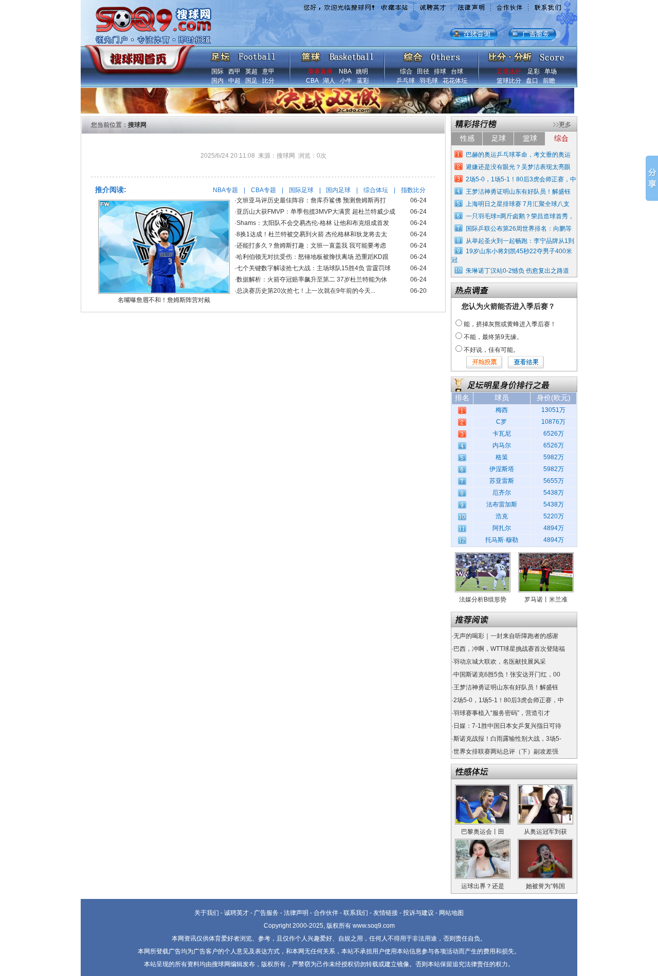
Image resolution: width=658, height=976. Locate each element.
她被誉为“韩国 (545, 886)
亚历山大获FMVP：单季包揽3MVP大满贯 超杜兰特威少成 (315, 211)
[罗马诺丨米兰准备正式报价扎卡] (546, 555)
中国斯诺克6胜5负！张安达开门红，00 (506, 674)
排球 (440, 71)
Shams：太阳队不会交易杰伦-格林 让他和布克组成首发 (312, 223)
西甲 (234, 71)
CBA (312, 80)
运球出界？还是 (482, 886)
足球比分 (509, 71)
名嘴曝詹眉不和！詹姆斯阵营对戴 (164, 300)
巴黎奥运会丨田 (482, 831)
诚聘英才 (236, 912)
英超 (251, 71)
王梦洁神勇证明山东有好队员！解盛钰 (518, 191)
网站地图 (451, 912)
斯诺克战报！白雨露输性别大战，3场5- (507, 738)
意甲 (268, 71)
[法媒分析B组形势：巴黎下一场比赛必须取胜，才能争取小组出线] (482, 555)
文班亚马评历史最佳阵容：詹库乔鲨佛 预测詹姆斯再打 (311, 200)
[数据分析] (526, 54)
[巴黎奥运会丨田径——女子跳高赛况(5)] (482, 788)
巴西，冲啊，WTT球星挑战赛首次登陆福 (509, 648)
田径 (423, 71)
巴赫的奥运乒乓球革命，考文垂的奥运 (518, 154)
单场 (550, 71)
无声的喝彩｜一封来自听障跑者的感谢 (505, 636)
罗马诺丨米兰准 (546, 599)
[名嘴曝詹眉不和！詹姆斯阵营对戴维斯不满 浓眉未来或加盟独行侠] (164, 203)
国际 (217, 71)
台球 (457, 71)
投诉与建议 (418, 912)
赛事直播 (320, 71)
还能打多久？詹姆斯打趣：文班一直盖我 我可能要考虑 (311, 245)
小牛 (346, 80)
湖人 (329, 80)
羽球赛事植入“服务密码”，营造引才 (501, 713)
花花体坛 (455, 80)
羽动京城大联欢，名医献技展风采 (499, 661)
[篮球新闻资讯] (337, 54)
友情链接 (385, 912)
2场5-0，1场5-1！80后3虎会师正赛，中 (521, 179)
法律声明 (296, 912)
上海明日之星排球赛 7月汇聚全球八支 (518, 204)
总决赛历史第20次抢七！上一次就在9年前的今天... (305, 290)
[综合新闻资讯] (431, 54)
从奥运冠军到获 (545, 831)
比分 (268, 80)
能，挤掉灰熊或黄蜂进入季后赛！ (510, 324)
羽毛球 (428, 80)
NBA (345, 71)
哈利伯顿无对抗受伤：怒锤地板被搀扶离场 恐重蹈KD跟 (312, 256)
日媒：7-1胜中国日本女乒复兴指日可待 (507, 725)
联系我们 (355, 912)
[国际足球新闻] (243, 54)
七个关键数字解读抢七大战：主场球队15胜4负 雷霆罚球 (313, 268)
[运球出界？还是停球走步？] (482, 842)
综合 (406, 71)
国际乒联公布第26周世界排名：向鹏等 (519, 228)
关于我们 (206, 912)
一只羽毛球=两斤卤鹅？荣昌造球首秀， (520, 216)
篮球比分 (509, 80)
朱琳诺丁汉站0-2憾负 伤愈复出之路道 (517, 270)
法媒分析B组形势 (482, 599)
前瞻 (549, 80)
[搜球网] (137, 55)
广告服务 (266, 912)
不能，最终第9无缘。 (493, 337)
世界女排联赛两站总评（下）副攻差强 (505, 751)
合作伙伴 (326, 912)
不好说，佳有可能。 (491, 349)
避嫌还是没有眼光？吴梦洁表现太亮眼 (518, 167)
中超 (234, 80)
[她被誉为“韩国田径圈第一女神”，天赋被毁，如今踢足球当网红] (545, 842)
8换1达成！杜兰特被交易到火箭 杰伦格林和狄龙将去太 (311, 234)
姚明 (362, 71)
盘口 (532, 80)
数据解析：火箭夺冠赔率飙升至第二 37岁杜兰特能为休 (311, 279)
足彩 (533, 71)
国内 (217, 80)
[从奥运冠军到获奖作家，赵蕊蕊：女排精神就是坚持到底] (545, 788)
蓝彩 (363, 80)
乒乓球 (405, 80)
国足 (251, 80)
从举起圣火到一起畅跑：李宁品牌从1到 (520, 241)
